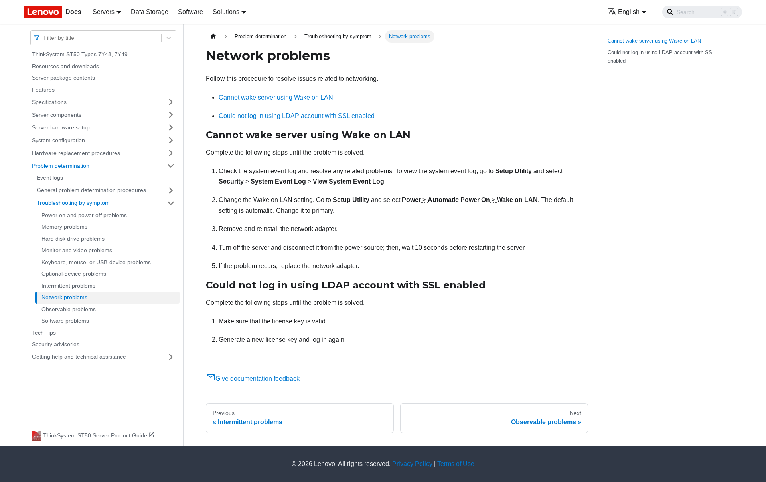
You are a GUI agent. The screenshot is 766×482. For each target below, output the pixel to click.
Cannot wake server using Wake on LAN (276, 97)
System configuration (58, 140)
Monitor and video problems (76, 250)
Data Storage (149, 11)
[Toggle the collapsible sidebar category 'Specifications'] (171, 102)
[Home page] (213, 36)
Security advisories (55, 344)
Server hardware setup (61, 127)
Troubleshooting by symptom (73, 203)
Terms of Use (455, 463)
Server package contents (63, 77)
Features (43, 89)
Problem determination (60, 165)
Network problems (64, 297)
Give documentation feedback (257, 378)
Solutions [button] (226, 11)
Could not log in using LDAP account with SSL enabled (297, 115)
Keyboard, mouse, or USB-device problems (96, 262)
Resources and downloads (65, 66)
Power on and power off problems (84, 215)
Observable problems (68, 309)
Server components (56, 114)
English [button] (629, 11)
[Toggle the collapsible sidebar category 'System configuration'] (171, 140)
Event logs (50, 177)
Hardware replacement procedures (76, 152)
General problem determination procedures (91, 190)
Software (190, 11)
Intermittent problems (68, 285)
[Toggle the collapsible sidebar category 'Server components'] (171, 114)
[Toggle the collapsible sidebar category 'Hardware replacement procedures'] (171, 153)
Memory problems (64, 226)
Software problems (65, 320)
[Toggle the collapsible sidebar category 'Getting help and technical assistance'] (171, 357)
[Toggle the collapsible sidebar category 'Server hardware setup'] (171, 127)
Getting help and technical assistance (79, 356)
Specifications (49, 101)
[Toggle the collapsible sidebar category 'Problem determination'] (171, 165)
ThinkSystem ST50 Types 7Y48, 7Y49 (80, 54)
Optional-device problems (73, 273)
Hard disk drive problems (73, 238)
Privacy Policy (412, 463)
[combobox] (44, 37)
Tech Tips (44, 332)
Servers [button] (104, 11)
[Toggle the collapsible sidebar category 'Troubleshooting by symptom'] (171, 203)
